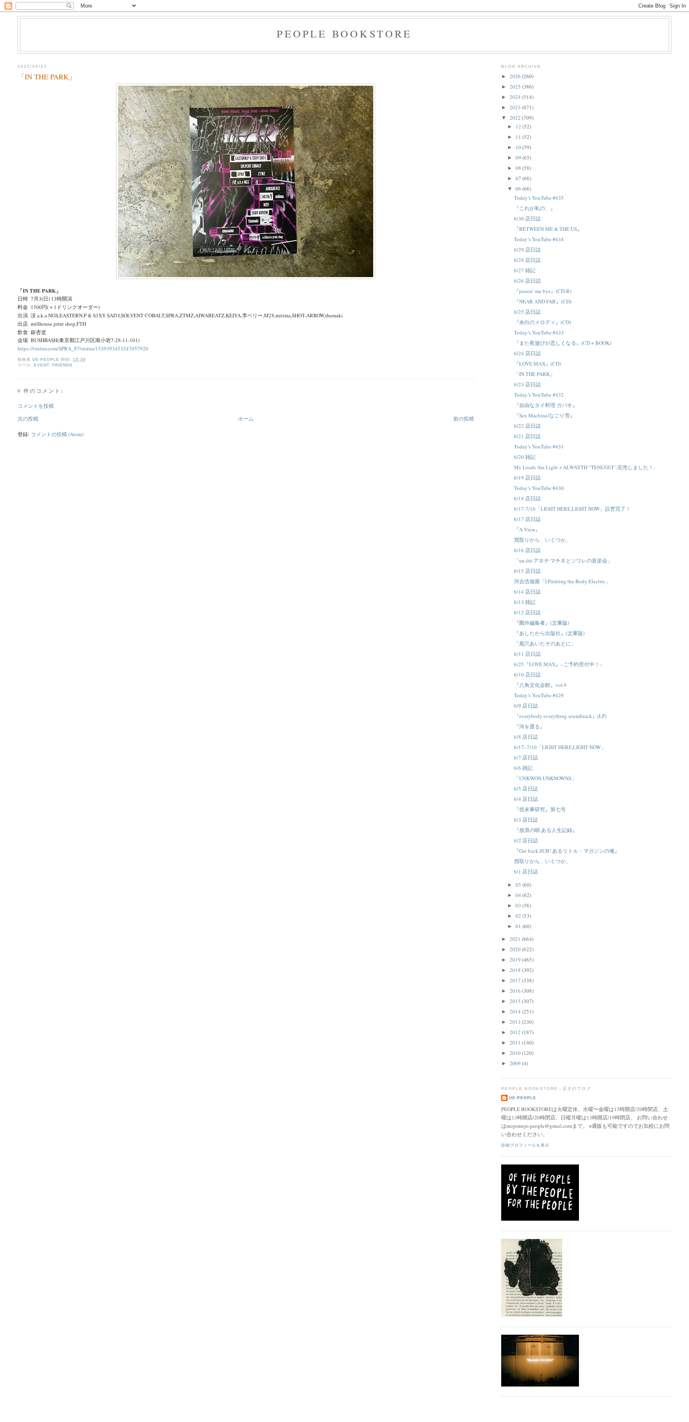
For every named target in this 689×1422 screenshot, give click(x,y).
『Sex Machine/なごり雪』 (544, 415)
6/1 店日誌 (526, 871)
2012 (516, 1032)
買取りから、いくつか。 (542, 539)
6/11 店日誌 (527, 653)
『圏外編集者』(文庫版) (541, 622)
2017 (516, 980)
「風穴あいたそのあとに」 (545, 643)
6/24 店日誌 (527, 353)
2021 (516, 938)
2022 (516, 117)
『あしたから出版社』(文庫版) (549, 633)
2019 (516, 959)
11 (519, 136)
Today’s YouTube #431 (539, 446)
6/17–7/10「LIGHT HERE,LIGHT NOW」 (560, 747)
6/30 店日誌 (527, 218)
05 (519, 884)
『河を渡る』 (529, 726)
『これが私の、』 (534, 208)
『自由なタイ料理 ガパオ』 (545, 405)
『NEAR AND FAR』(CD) (542, 301)
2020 (516, 949)
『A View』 (527, 529)
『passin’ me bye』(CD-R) (542, 291)
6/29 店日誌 (527, 249)
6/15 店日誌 (527, 570)
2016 (516, 990)
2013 (516, 1021)
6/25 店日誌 (527, 311)
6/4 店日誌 (526, 798)
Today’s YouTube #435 (539, 197)
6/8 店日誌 (526, 736)
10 (519, 147)
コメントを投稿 (36, 405)
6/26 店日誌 (527, 280)
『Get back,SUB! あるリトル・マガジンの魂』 (567, 850)
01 (519, 926)
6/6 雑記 (523, 767)
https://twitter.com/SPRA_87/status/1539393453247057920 (83, 348)
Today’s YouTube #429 (539, 695)
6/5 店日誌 (526, 788)
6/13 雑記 (524, 602)
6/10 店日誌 (527, 674)
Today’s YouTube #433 (539, 332)
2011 (516, 1042)
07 (519, 178)
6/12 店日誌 (527, 612)
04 (519, 895)
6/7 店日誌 (526, 757)
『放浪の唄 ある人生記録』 (545, 830)
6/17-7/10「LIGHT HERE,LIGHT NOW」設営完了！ (572, 508)
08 (519, 167)
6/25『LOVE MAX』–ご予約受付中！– (558, 664)
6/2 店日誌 (526, 840)
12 (519, 126)
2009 (516, 1063)
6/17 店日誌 (527, 519)
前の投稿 (463, 418)
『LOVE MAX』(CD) (537, 363)
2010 (516, 1052)
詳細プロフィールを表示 (525, 1145)
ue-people (522, 1098)
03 (519, 905)
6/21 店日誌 (527, 436)
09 (519, 157)
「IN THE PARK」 (534, 374)
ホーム (246, 418)
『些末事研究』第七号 (540, 809)
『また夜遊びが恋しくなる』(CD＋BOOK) (562, 342)
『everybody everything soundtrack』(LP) (560, 716)
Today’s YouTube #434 (539, 239)
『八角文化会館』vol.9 (540, 684)
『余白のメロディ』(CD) (542, 322)
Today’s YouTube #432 (539, 394)
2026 (516, 76)
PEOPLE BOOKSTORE (344, 33)
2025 (516, 86)
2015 (516, 1001)
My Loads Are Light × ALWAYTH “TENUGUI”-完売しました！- (584, 467)
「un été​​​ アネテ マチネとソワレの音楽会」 (563, 560)
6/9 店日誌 (526, 705)
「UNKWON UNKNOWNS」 (545, 778)
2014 (516, 1011)
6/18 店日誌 (527, 498)
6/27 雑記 (524, 270)
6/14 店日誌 (527, 591)
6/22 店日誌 (527, 425)
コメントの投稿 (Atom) (57, 434)
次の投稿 (28, 418)
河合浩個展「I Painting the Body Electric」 (562, 581)
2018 (516, 970)
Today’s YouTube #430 (539, 488)
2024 (516, 96)
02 (519, 915)
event (41, 365)
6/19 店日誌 (527, 477)
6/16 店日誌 (527, 550)
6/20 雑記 (524, 456)
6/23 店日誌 (527, 384)
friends (62, 365)
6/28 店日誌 (527, 260)
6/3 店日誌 (526, 819)
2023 (516, 107)
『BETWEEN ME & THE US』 (548, 228)
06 (519, 188)
